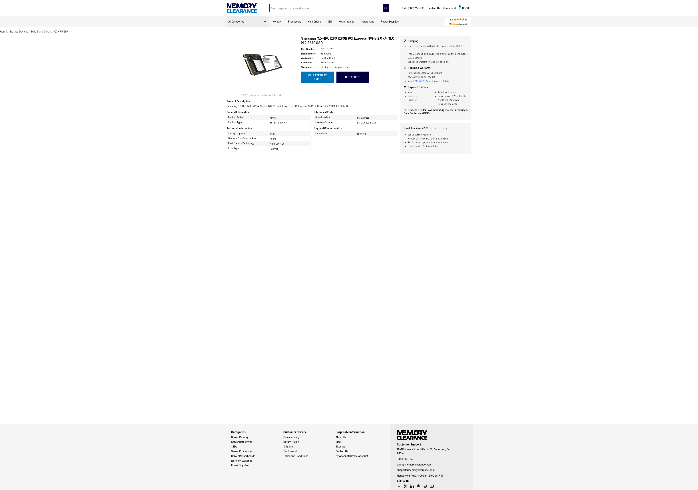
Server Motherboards (243, 455)
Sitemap (340, 446)
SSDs (234, 446)
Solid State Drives (41, 31)
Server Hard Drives (241, 441)
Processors (294, 21)
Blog (338, 441)
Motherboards (346, 21)
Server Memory (239, 437)
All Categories (236, 21)
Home (3, 31)
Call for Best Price (317, 77)
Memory (277, 21)
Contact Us (434, 8)
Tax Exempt (290, 451)
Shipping (288, 446)
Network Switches (241, 460)
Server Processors (241, 451)
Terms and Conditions (295, 455)
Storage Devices (19, 31)
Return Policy (420, 80)
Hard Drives (314, 21)
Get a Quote (352, 77)
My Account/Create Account (352, 455)
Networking (367, 21)
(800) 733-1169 (416, 8)
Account (451, 8)
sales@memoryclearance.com (414, 464)
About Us (341, 437)
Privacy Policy (291, 437)
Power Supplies (390, 21)
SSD (329, 21)
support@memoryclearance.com (416, 469)
